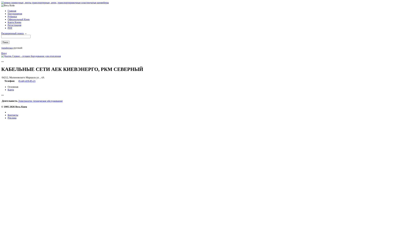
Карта (11, 89)
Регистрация (14, 25)
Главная (12, 11)
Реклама (12, 118)
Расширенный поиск (12, 33)
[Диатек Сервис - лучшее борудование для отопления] (31, 56)
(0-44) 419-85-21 (27, 81)
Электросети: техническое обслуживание (40, 101)
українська (7, 48)
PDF (10, 28)
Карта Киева (14, 22)
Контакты (13, 115)
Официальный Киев (19, 19)
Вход (4, 53)
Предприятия (15, 13)
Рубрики (12, 16)
